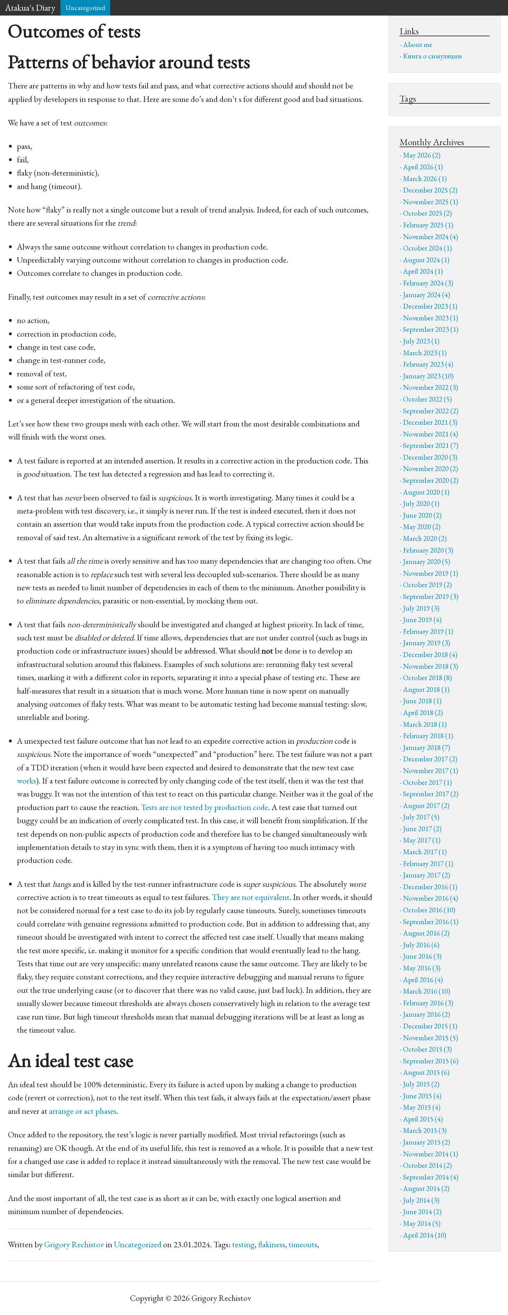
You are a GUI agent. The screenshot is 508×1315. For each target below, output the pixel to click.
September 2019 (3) (431, 596)
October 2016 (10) (429, 909)
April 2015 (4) (423, 1119)
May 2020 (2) (422, 526)
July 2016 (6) (421, 944)
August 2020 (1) (426, 492)
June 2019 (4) (422, 619)
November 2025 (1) (430, 201)
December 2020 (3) (430, 457)
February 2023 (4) (428, 364)
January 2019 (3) (426, 642)
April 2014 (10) (424, 1235)
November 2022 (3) (430, 387)
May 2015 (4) (422, 1107)
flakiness (271, 1244)
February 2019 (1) (428, 631)
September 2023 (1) (431, 329)
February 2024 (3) (428, 283)
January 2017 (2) (426, 875)
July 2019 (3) (421, 608)
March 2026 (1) (425, 178)
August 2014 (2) (426, 1188)
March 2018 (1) (425, 724)
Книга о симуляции (432, 55)
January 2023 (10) (428, 376)
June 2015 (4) (422, 1095)
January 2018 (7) (426, 747)
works (26, 780)
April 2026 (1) (423, 166)
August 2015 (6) (426, 1072)
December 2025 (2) (430, 190)
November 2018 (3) (430, 666)
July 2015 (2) (421, 1084)
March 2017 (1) (425, 851)
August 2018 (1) (426, 689)
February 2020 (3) (428, 550)
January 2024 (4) (426, 294)
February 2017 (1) (428, 863)
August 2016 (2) (426, 933)
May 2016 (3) (422, 968)
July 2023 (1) (421, 341)
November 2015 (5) (430, 1037)
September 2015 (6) (431, 1060)
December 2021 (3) (430, 422)
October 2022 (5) (427, 399)
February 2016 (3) (428, 1002)
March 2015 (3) (425, 1130)
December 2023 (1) (430, 306)
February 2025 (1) (428, 224)
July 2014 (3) (421, 1200)
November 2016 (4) (430, 898)
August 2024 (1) (426, 259)
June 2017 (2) (422, 828)
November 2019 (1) (430, 573)
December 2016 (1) (430, 886)
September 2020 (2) (431, 480)
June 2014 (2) (422, 1211)
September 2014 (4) (431, 1177)
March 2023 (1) (425, 352)
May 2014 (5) (422, 1223)
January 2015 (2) (426, 1142)
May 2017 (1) (422, 840)
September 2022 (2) (431, 410)
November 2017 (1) (430, 770)
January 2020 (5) (426, 561)
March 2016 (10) (426, 991)
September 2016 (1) (431, 921)
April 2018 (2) (423, 712)
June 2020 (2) (422, 515)
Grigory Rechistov (74, 1244)
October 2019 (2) (427, 584)
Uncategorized (85, 7)
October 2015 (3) (427, 1049)
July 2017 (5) (421, 816)
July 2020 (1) (421, 503)
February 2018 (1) (428, 735)
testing (243, 1244)
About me (417, 44)
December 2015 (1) (430, 1026)
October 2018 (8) (427, 677)
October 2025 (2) (427, 213)
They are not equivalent (251, 897)
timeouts (303, 1244)
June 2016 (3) (422, 956)
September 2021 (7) (431, 445)
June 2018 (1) (422, 700)
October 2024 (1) (427, 248)
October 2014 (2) (427, 1165)
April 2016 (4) (423, 979)
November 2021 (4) (430, 434)
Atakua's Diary (30, 7)
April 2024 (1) (423, 271)
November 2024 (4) (430, 236)
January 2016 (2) (426, 1014)
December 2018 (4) (430, 654)
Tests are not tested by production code (204, 807)
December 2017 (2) (430, 758)
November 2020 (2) (430, 468)
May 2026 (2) (422, 155)
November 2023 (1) (430, 317)
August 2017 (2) (426, 805)
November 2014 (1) (430, 1153)
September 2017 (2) (431, 793)
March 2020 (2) (425, 538)
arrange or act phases (82, 1111)
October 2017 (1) (427, 782)
